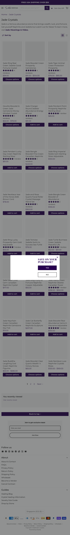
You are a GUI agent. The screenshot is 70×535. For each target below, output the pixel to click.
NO (47, 274)
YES (47, 268)
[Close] (57, 257)
